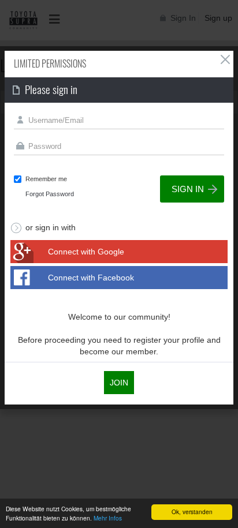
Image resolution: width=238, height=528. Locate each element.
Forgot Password (49, 193)
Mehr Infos (108, 518)
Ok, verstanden (192, 511)
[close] (225, 59)
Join (119, 382)
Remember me (46, 178)
